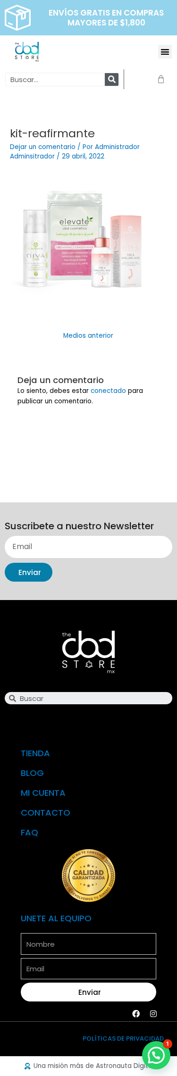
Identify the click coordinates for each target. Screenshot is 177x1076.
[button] (165, 51)
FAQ (29, 832)
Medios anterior (88, 335)
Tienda (35, 753)
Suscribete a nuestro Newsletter (79, 527)
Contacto (45, 812)
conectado (108, 390)
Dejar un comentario (43, 146)
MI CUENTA (43, 793)
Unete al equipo (56, 918)
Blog (32, 773)
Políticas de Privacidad (123, 1038)
